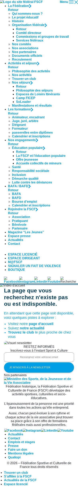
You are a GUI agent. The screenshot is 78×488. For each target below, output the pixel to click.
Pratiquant (20, 221)
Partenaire (20, 228)
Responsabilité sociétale (30, 171)
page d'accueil (41, 324)
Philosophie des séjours (34, 90)
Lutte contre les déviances (32, 182)
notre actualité (32, 328)
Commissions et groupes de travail (42, 36)
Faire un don (17, 449)
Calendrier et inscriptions (31, 136)
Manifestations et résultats (32, 105)
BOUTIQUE (16, 269)
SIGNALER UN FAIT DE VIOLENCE (34, 266)
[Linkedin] (49, 430)
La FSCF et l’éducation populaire (41, 155)
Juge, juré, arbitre (25, 121)
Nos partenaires (24, 52)
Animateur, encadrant (28, 117)
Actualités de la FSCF (20, 480)
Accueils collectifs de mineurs (38, 163)
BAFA (16, 194)
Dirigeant (19, 124)
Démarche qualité (25, 178)
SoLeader (23, 101)
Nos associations (25, 48)
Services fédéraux (29, 40)
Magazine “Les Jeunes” (26, 232)
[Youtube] (66, 430)
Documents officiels (27, 55)
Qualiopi (14, 457)
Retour (13, 10)
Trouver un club (24, 78)
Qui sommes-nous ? (27, 13)
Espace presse (19, 236)
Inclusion (19, 174)
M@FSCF (15, 262)
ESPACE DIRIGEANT (24, 258)
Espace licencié (16, 484)
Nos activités (22, 75)
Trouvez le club (21, 332)
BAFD (16, 198)
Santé (16, 167)
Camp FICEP (25, 98)
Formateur (20, 128)
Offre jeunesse (27, 159)
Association (21, 217)
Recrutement (22, 59)
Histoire (18, 21)
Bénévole (19, 224)
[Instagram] (32, 430)
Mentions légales (21, 453)
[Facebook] (13, 430)
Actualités (15, 240)
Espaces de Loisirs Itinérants (38, 94)
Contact (14, 243)
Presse (13, 445)
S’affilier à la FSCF (18, 476)
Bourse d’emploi (24, 201)
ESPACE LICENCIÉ (22, 254)
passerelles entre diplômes (32, 132)
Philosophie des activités (31, 71)
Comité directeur (28, 33)
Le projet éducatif (25, 17)
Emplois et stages (21, 442)
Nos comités (21, 44)
